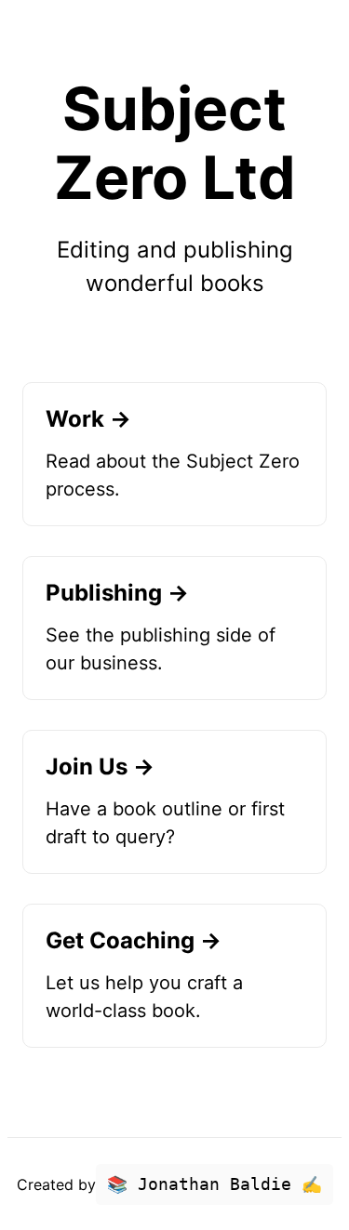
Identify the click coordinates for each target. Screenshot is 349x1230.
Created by (169, 1184)
